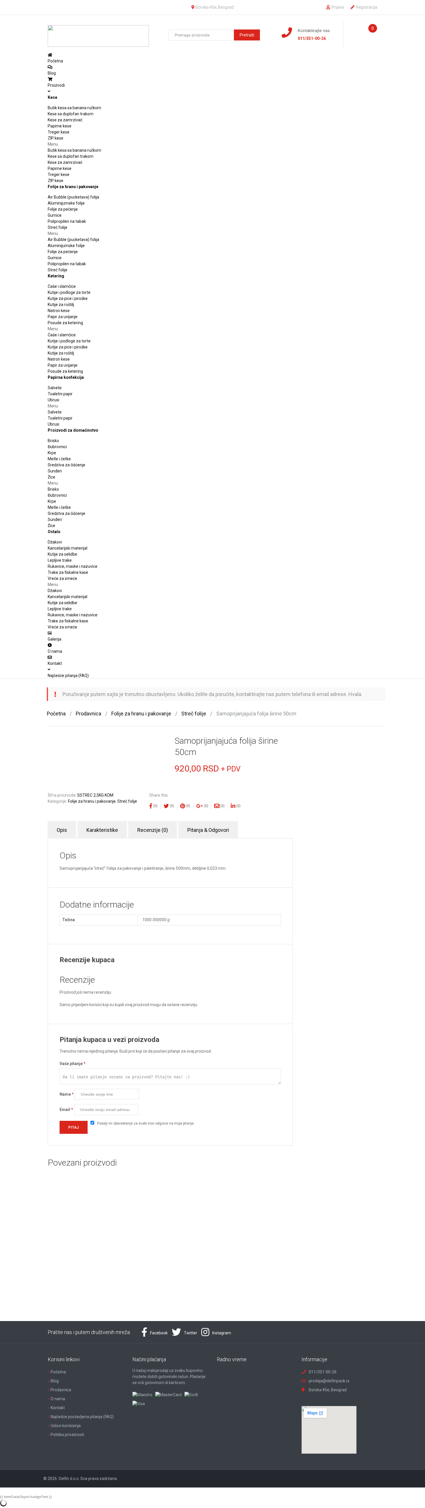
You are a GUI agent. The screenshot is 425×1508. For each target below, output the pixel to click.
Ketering (56, 276)
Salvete (55, 387)
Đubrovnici (57, 446)
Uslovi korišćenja (66, 1425)
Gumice (55, 215)
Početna (56, 714)
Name (67, 1094)
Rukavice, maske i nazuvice (72, 566)
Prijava (337, 7)
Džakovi (55, 542)
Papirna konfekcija (66, 377)
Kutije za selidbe (62, 554)
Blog (55, 1381)
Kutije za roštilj (61, 304)
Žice (51, 477)
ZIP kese (55, 138)
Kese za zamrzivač (65, 120)
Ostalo (54, 531)
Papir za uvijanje (62, 316)
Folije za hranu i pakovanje (73, 186)
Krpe (52, 452)
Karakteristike (102, 830)
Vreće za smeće (62, 578)
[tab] (62, 830)
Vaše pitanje (73, 1063)
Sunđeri (55, 471)
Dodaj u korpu (120, 1249)
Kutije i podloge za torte (69, 292)
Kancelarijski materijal (67, 548)
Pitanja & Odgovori (208, 830)
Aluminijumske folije (66, 203)
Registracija (366, 7)
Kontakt (58, 1407)
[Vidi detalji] (102, 1219)
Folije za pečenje (63, 209)
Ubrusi (53, 400)
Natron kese (59, 310)
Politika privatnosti (67, 1434)
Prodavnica (88, 714)
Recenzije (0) (152, 830)
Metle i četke (59, 459)
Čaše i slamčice (62, 286)
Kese (52, 97)
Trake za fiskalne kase (68, 572)
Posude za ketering (65, 322)
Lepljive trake (60, 560)
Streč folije (57, 227)
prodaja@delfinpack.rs (329, 1381)
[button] (212, 144)
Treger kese (58, 132)
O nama (58, 1398)
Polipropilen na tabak (67, 221)
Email (66, 1109)
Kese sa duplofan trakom (70, 114)
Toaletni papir (60, 394)
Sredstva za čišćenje (66, 465)
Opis (62, 830)
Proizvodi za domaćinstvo (73, 430)
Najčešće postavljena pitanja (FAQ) (82, 1416)
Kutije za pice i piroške (68, 298)
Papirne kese (59, 126)
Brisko (53, 440)
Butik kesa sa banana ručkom (74, 107)
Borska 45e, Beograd (214, 7)
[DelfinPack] (98, 33)
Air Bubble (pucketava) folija (73, 197)
